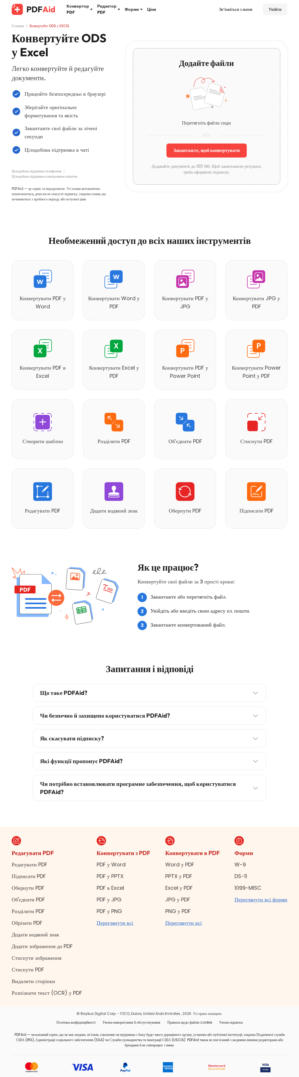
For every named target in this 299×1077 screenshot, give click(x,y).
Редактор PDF (107, 9)
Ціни (151, 9)
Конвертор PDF (78, 9)
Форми (132, 9)
